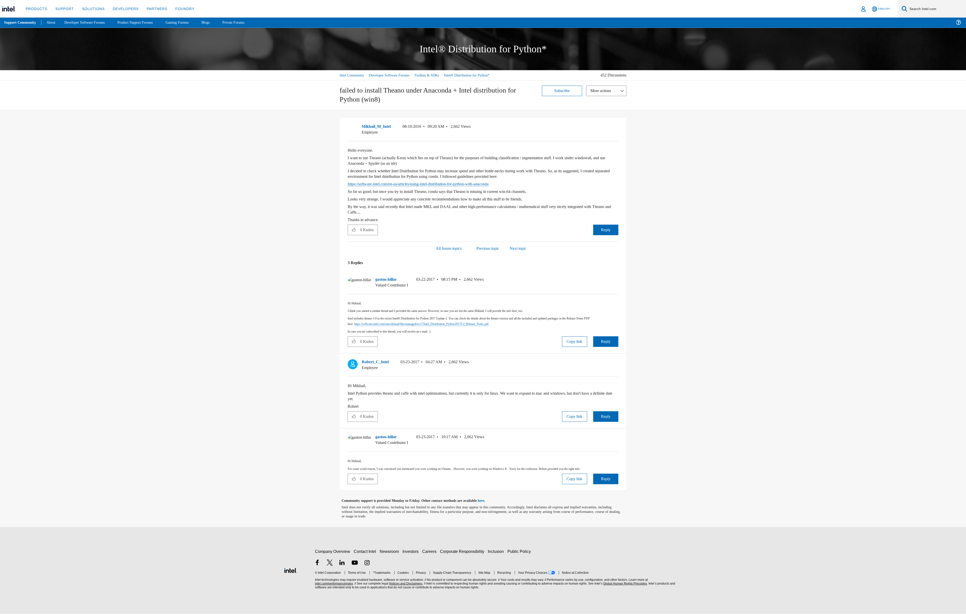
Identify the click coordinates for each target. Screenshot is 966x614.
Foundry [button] (179, 8)
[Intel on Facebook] (317, 563)
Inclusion (497, 551)
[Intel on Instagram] (367, 563)
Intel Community (353, 75)
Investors (412, 551)
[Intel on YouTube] (354, 563)
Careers (430, 551)
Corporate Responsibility (463, 551)
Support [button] (63, 8)
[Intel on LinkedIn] (342, 563)
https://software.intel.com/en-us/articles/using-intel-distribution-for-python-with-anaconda (430, 184)
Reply (605, 230)
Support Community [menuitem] (20, 22)
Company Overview (332, 551)
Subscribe (562, 90)
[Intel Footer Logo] (290, 570)
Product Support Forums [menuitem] (142, 22)
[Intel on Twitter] (330, 563)
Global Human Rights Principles (624, 583)
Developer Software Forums (393, 75)
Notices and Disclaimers (405, 583)
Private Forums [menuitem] (244, 22)
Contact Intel (365, 551)
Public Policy (519, 551)
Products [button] (36, 8)
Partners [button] (152, 8)
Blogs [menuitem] (215, 22)
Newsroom (390, 551)
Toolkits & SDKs (433, 75)
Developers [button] (122, 8)
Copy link (574, 342)
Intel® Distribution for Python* (474, 75)
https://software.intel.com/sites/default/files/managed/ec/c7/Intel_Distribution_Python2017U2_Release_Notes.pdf (438, 324)
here (485, 501)
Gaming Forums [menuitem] (186, 22)
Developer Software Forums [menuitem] (88, 22)
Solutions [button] (91, 8)
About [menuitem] (52, 22)
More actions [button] (602, 90)
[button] (616, 128)
